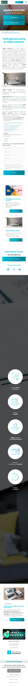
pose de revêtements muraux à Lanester (14, 97)
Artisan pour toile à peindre (9, 128)
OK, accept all (14, 670)
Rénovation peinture (13, 231)
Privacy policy (14, 682)
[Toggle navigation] (26, 2)
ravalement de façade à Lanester (14, 107)
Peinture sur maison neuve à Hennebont (14, 606)
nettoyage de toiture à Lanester (15, 111)
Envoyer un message (14, 259)
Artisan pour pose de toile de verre (11, 126)
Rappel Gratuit (19, 2)
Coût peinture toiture (8, 130)
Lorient (5, 141)
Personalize (14, 679)
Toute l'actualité (17, 619)
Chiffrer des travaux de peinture (10, 129)
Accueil (2, 31)
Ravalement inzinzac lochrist (13, 199)
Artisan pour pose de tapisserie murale (12, 125)
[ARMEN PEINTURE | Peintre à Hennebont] (4, 2)
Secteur (7, 31)
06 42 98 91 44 (14, 17)
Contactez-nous (14, 23)
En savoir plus (15, 211)
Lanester (12, 31)
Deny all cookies (14, 675)
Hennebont (6, 138)
